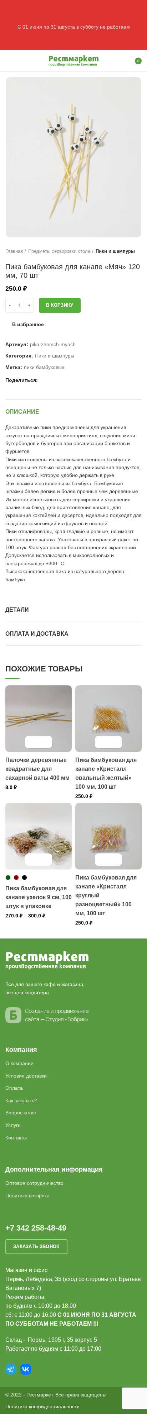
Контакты (16, 1137)
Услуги (13, 1125)
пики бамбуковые (44, 367)
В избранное (28, 324)
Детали (17, 610)
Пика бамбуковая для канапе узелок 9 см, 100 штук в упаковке (38, 897)
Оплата (14, 1088)
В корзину (60, 305)
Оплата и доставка (37, 634)
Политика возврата (27, 1195)
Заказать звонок (36, 1246)
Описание (22, 412)
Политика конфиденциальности (42, 1406)
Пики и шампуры (115, 251)
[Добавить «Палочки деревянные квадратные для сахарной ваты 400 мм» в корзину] (32, 742)
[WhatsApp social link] (53, 380)
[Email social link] (45, 380)
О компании (19, 1063)
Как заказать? (21, 1100)
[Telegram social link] (70, 380)
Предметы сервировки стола (59, 251)
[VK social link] (61, 380)
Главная (14, 251)
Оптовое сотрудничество (34, 1183)
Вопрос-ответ (21, 1112)
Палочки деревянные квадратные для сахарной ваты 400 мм (37, 769)
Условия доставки (26, 1076)
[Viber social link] (78, 380)
